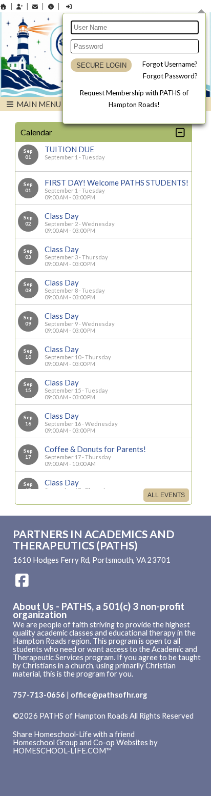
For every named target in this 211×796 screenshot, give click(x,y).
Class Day (62, 215)
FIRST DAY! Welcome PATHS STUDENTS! (116, 182)
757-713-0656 (39, 694)
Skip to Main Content (55, 724)
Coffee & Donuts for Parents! (95, 449)
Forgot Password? (170, 76)
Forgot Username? (170, 64)
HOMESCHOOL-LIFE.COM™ (62, 750)
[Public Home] (3, 6)
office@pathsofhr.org (109, 694)
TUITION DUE (69, 149)
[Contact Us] (35, 6)
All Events (166, 495)
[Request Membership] (19, 6)
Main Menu (38, 104)
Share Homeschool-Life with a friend (74, 734)
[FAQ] (50, 6)
